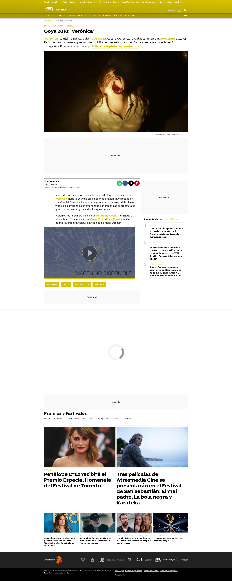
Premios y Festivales (78, 15)
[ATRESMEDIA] (53, 560)
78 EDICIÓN (158, 535)
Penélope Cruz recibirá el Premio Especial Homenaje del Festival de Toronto (77, 480)
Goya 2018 (167, 39)
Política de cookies (151, 571)
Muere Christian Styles (102, 2)
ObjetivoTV (48, 21)
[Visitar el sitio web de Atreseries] (130, 560)
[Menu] (185, 15)
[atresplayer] (173, 10)
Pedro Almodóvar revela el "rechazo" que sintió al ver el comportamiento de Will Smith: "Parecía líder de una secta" (166, 253)
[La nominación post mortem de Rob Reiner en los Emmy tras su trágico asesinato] (97, 523)
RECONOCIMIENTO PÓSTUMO (95, 535)
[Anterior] (61, 2)
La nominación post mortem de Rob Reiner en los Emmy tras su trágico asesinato (95, 540)
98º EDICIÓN (155, 226)
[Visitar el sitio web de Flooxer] (184, 560)
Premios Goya (82, 284)
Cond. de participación (168, 571)
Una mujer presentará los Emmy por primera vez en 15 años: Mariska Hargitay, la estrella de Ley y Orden (59, 542)
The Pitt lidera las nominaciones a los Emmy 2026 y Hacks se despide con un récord (134, 540)
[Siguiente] (186, 2)
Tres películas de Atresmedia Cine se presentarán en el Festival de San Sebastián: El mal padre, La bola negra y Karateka (149, 489)
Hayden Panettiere (85, 2)
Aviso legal (119, 571)
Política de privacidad (133, 571)
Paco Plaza (113, 219)
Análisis (118, 15)
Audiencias (130, 15)
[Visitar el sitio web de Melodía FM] (158, 560)
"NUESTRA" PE (50, 470)
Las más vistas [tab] (153, 219)
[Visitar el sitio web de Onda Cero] (139, 560)
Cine (94, 15)
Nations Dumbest (70, 2)
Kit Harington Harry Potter (173, 2)
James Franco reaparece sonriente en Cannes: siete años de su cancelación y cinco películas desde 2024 (165, 271)
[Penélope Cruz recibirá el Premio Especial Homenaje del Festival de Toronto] (79, 447)
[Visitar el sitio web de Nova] (111, 560)
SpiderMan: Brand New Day (123, 2)
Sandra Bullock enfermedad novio (148, 2)
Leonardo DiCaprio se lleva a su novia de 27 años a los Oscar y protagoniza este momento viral (166, 232)
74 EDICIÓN (122, 470)
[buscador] (185, 10)
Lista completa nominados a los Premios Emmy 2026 (168, 539)
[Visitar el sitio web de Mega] (121, 560)
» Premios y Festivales (63, 21)
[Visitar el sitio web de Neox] (102, 560)
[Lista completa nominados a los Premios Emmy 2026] (170, 523)
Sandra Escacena (106, 215)
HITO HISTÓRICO (52, 535)
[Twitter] (46, 184)
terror (66, 284)
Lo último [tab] (172, 219)
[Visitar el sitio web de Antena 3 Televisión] (83, 560)
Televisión (60, 15)
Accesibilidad (120, 575)
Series (48, 15)
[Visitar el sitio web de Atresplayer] (171, 560)
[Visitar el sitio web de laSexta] (92, 560)
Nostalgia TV (105, 15)
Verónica (99, 284)
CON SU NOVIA (156, 264)
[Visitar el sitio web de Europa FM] (148, 560)
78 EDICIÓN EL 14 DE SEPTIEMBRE (132, 535)
